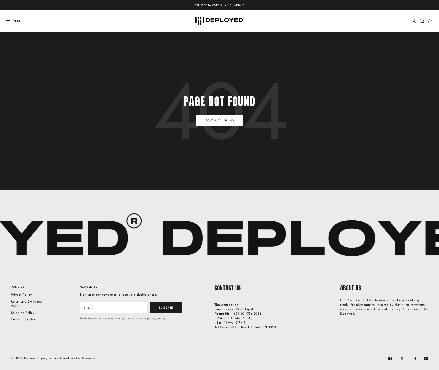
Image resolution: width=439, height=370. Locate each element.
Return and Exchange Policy (26, 303)
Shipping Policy (22, 312)
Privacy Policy (21, 294)
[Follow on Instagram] (414, 358)
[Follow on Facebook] (390, 358)
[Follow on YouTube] (425, 358)
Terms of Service (23, 319)
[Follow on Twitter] (402, 358)
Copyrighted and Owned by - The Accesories (66, 358)
